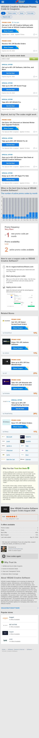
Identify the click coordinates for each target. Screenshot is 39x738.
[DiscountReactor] (20, 2)
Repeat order (7, 17)
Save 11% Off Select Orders (21, 423)
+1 (36, 34)
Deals (21, 13)
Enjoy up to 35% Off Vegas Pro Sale (15, 176)
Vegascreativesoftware (10, 608)
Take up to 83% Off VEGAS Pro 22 (14, 141)
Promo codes (12, 13)
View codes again (14, 556)
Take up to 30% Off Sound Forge (14, 86)
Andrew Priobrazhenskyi (15, 549)
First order (30, 13)
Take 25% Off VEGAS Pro (11, 102)
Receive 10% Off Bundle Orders (14, 44)
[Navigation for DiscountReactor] (3, 2)
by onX (5, 373)
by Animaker (6, 393)
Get (34, 59)
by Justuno (6, 353)
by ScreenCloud (7, 333)
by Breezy (5, 431)
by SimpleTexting (7, 413)
